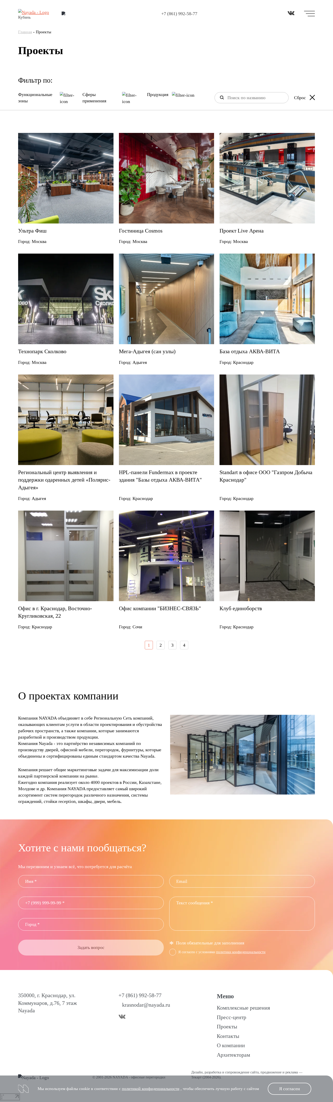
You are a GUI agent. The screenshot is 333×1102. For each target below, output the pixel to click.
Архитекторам (233, 1055)
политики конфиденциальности (240, 952)
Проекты (227, 1027)
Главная (25, 32)
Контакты (228, 1036)
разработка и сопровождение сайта (232, 1072)
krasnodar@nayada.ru (146, 1005)
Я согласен (289, 1088)
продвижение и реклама (279, 1072)
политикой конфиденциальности (150, 1088)
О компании (231, 1045)
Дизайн (197, 1072)
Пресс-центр (231, 1017)
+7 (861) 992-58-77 (179, 13)
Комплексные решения (243, 1008)
